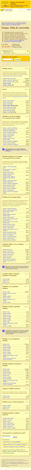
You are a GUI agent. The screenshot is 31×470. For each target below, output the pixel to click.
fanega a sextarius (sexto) (9, 224)
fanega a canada (7, 377)
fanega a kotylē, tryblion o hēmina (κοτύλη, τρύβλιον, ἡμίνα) (9, 178)
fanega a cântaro (7, 373)
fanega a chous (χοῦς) (8, 172)
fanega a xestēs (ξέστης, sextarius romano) (8, 136)
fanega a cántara (7, 313)
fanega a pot (6, 408)
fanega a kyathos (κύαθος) (9, 142)
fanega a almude (7, 372)
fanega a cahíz (6, 291)
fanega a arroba (6, 315)
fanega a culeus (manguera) (9, 208)
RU (8, 9)
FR (10, 9)
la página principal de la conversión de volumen (12, 75)
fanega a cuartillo (7, 319)
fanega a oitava (6, 350)
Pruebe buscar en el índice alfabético (12, 441)
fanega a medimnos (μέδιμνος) (10, 128)
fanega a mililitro (7, 85)
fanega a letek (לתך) (7, 251)
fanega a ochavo (7, 302)
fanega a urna (6, 212)
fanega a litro (6, 83)
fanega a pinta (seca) (8, 110)
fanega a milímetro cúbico (9, 81)
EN (1, 9)
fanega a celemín (7, 296)
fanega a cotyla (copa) (8, 227)
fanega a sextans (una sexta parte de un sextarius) (9, 234)
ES (3, 9)
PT (6, 9)
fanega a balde (6, 407)
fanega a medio (6, 297)
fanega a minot (6, 396)
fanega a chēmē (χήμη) (8, 190)
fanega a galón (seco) (8, 107)
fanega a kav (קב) (7, 255)
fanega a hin (6, 280)
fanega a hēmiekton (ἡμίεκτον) (10, 132)
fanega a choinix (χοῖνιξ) (8, 134)
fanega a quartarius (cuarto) (9, 232)
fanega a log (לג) (7, 257)
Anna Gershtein (19, 462)
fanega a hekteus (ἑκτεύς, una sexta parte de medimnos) (10, 130)
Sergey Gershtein (13, 462)
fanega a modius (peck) (8, 217)
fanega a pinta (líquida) (8, 108)
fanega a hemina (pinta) (8, 226)
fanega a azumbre (7, 316)
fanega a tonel (6, 369)
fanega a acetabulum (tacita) (9, 236)
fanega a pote (6, 375)
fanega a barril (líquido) (8, 100)
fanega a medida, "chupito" (9, 427)
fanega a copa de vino (8, 426)
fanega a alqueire (7, 347)
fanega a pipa (6, 370)
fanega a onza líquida (8, 112)
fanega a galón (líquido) (9, 105)
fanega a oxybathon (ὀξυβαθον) (10, 141)
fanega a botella (6, 318)
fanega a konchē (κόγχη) (9, 186)
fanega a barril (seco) (8, 102)
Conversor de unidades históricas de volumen (19, 5)
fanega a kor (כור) (7, 249)
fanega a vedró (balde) (8, 418)
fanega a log (6, 282)
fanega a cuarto (6, 421)
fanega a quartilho (7, 378)
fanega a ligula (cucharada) (9, 239)
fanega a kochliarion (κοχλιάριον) (10, 144)
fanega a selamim (7, 353)
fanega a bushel (6, 103)
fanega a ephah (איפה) (8, 252)
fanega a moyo (6, 311)
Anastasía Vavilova (14, 465)
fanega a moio (6, 344)
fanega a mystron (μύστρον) (9, 188)
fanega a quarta (6, 349)
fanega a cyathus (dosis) (8, 238)
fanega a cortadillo (7, 326)
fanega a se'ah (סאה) (8, 254)
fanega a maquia (7, 352)
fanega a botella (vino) (8, 423)
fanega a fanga (6, 345)
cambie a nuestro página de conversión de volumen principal (14, 41)
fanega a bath (6, 279)
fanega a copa (6, 321)
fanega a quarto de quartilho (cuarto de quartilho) (9, 384)
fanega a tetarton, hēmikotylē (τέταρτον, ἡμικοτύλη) (10, 181)
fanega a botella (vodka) (8, 424)
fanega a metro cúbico (8, 78)
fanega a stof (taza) (7, 419)
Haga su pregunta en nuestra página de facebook (15, 444)
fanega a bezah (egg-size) (9, 259)
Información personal (5, 466)
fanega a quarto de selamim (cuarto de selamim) (9, 359)
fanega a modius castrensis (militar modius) (9, 215)
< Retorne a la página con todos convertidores (14, 446)
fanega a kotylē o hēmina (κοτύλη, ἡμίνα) (9, 139)
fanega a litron (6, 397)
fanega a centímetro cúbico (9, 80)
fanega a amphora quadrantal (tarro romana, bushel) (10, 210)
